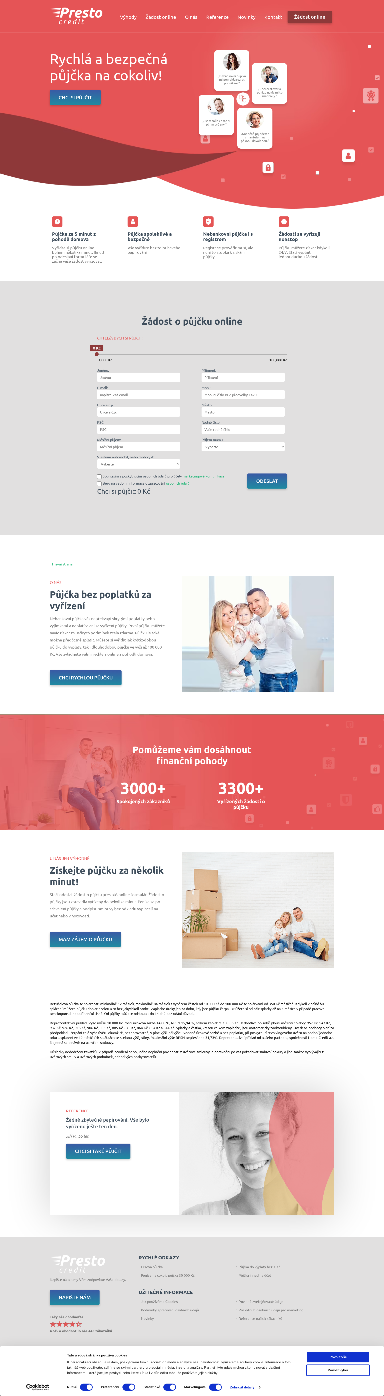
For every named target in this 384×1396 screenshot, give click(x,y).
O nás (191, 17)
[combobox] (138, 394)
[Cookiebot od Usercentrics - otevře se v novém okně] (37, 1387)
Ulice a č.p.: (106, 405)
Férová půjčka (152, 1266)
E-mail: (102, 387)
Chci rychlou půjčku (86, 678)
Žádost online (161, 17)
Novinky (247, 17)
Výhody (128, 17)
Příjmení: (209, 370)
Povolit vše (338, 1357)
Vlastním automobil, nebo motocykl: (125, 457)
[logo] (76, 16)
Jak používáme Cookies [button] (159, 1301)
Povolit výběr (338, 1370)
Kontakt (273, 17)
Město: (207, 405)
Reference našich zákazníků (260, 1318)
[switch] (128, 1387)
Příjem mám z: (213, 439)
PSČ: (100, 422)
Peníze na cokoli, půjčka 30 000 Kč (167, 1275)
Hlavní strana (62, 564)
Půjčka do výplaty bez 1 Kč (259, 1266)
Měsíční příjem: (109, 439)
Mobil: (206, 387)
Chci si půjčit (75, 97)
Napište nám (75, 1297)
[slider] (97, 354)
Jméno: (103, 370)
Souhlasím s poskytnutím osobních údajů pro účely (163, 476)
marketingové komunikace (203, 476)
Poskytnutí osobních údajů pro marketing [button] (271, 1310)
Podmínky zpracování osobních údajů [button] (170, 1310)
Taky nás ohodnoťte (81, 1323)
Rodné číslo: (211, 422)
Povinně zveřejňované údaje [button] (261, 1301)
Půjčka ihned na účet (255, 1275)
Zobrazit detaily (242, 1387)
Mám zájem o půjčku (85, 939)
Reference (217, 17)
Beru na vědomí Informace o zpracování (146, 483)
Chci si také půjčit (98, 1151)
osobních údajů (178, 483)
